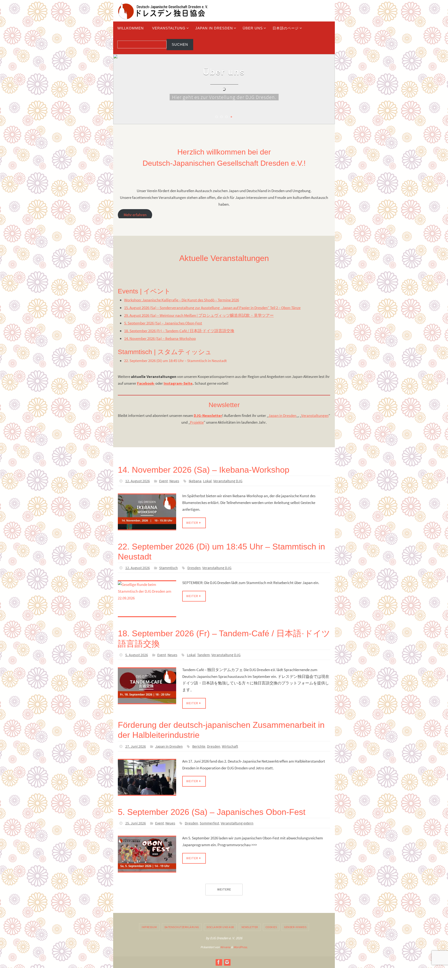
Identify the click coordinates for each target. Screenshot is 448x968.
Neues (174, 481)
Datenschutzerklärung (181, 927)
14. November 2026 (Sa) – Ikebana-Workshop (160, 338)
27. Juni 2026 (135, 746)
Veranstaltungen (315, 415)
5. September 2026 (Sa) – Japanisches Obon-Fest (163, 323)
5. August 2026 (136, 654)
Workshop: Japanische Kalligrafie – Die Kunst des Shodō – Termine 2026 (181, 300)
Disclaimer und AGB (220, 927)
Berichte (198, 746)
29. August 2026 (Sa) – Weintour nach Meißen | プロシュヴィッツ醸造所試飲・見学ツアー (199, 315)
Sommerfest (209, 823)
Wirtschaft (230, 746)
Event (163, 481)
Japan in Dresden (282, 415)
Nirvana (225, 947)
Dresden (194, 567)
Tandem (203, 654)
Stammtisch (168, 567)
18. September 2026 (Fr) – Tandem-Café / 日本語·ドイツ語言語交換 (179, 330)
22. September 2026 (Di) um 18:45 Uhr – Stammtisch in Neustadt (175, 360)
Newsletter (250, 927)
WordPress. (241, 947)
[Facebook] (219, 962)
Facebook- (146, 383)
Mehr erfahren (135, 215)
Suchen (180, 44)
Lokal (207, 481)
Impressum (149, 927)
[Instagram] (227, 962)
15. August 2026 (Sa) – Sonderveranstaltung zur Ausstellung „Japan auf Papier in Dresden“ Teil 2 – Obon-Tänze (212, 307)
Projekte (197, 422)
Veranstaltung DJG (227, 481)
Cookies (271, 927)
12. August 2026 (137, 481)
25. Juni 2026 (135, 823)
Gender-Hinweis (295, 927)
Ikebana (195, 481)
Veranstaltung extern (237, 823)
